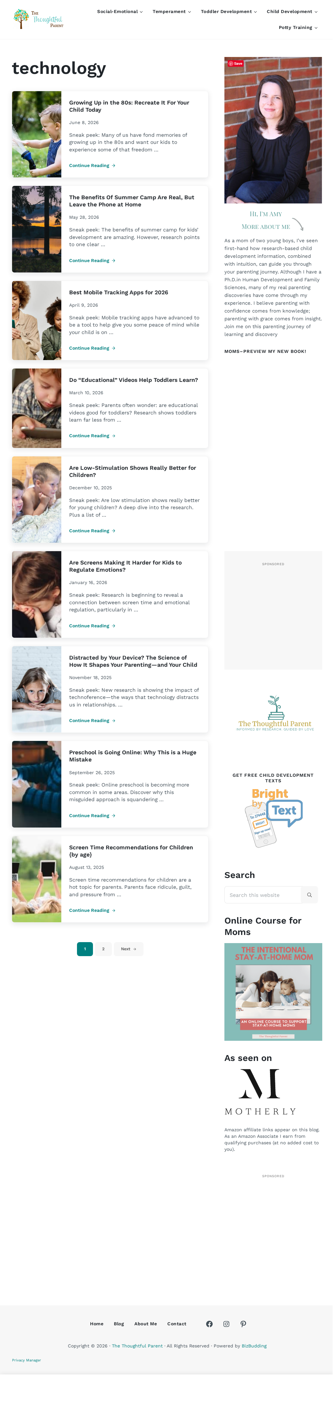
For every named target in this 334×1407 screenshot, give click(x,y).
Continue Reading (92, 165)
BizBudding (254, 1345)
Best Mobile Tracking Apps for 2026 (118, 292)
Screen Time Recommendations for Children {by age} (131, 851)
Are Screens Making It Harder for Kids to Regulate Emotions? (125, 566)
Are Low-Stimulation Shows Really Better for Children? (132, 471)
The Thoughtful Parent (137, 1345)
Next (125, 948)
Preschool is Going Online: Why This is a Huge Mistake (132, 756)
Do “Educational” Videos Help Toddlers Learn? (133, 380)
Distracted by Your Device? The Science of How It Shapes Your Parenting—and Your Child (133, 661)
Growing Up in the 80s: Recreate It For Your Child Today (129, 106)
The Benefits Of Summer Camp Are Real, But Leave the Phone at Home (131, 201)
